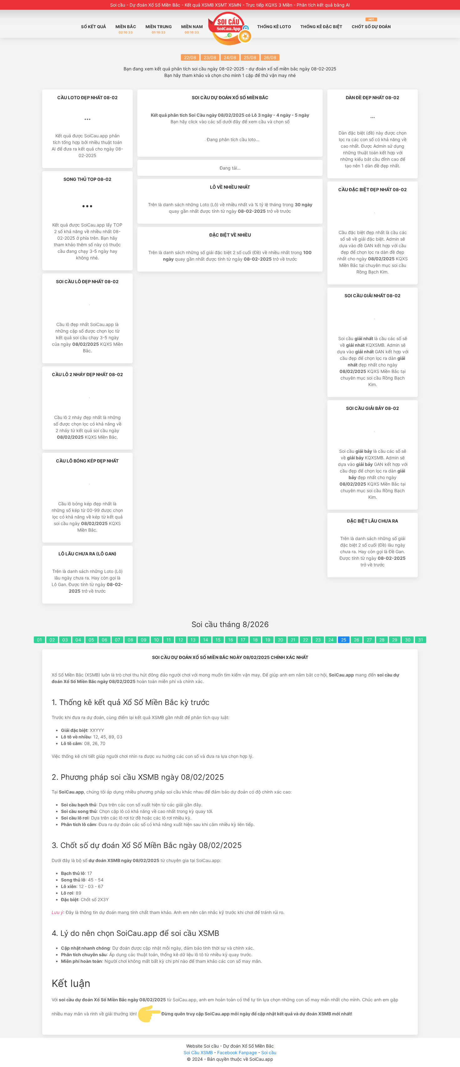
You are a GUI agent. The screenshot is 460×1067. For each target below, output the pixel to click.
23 (318, 639)
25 (343, 639)
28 (382, 639)
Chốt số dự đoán (371, 23)
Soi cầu (268, 1052)
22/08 (190, 57)
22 (305, 639)
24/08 (230, 57)
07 (117, 639)
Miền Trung (159, 29)
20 (280, 639)
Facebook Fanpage (237, 1052)
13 (193, 639)
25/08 (250, 57)
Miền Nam (192, 29)
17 (243, 639)
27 (369, 639)
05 (91, 639)
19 (267, 639)
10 (156, 639)
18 (255, 639)
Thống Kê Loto (274, 26)
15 (218, 639)
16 (230, 639)
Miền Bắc (125, 29)
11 (168, 639)
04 (78, 639)
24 (331, 639)
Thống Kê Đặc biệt (321, 26)
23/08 (210, 57)
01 (39, 639)
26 (356, 639)
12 (180, 639)
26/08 (270, 57)
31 (420, 639)
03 (65, 639)
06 (104, 639)
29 (394, 639)
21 (293, 639)
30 (408, 639)
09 (143, 639)
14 (205, 639)
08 (130, 639)
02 (52, 639)
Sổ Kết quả (93, 26)
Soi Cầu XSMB (198, 1052)
